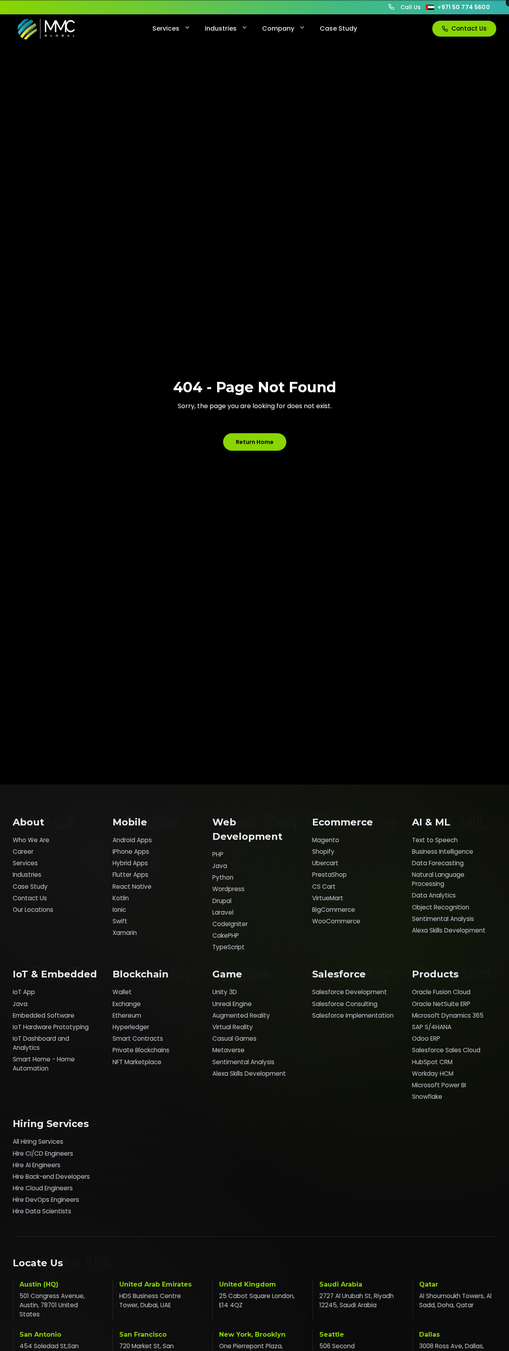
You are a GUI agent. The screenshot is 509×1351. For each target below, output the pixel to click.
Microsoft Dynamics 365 (448, 1015)
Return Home (255, 442)
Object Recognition (440, 907)
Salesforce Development (349, 992)
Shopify (323, 851)
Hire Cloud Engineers (43, 1188)
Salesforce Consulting (344, 1004)
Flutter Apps (130, 874)
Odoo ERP (426, 1038)
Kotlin (121, 898)
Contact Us (469, 28)
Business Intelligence (442, 851)
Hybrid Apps (130, 863)
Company (278, 28)
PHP (217, 854)
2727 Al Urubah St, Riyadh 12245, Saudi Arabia (356, 1300)
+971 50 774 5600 (463, 7)
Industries (221, 28)
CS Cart (324, 886)
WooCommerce (336, 921)
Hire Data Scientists (42, 1211)
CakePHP (225, 935)
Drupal (221, 901)
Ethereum (127, 1015)
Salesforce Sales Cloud (446, 1050)
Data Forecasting (438, 863)
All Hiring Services (38, 1141)
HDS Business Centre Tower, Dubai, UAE (150, 1300)
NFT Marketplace (137, 1062)
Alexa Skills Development (449, 930)
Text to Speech (435, 840)
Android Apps (132, 840)
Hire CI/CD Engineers (43, 1153)
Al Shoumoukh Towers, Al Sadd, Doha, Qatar (455, 1300)
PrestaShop (329, 874)
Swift (120, 921)
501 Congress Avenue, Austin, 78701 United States (52, 1305)
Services (165, 28)
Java (219, 866)
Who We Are (31, 840)
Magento (325, 840)
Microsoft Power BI (439, 1085)
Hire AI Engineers (36, 1165)
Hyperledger (131, 1027)
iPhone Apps (131, 851)
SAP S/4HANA (431, 1027)
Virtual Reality (232, 1027)
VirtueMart (327, 898)
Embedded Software (43, 1015)
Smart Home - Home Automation (44, 1064)
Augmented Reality (241, 1015)
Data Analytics (434, 895)
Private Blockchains (141, 1050)
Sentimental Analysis (443, 919)
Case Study (338, 28)
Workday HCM (432, 1073)
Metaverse (228, 1050)
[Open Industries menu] (244, 29)
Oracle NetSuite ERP (441, 1004)
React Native (132, 886)
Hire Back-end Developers (51, 1176)
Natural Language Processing (438, 879)
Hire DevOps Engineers (46, 1199)
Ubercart (325, 863)
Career (23, 851)
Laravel (222, 912)
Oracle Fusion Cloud (441, 992)
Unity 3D (224, 992)
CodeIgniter (230, 924)
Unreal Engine (232, 1004)
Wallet (122, 992)
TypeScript (228, 947)
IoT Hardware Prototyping (51, 1027)
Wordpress (228, 889)
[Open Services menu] (186, 29)
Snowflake (427, 1096)
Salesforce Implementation (353, 1015)
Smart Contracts (138, 1038)
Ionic (119, 909)
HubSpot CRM (432, 1062)
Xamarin (125, 933)
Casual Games (234, 1038)
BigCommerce (333, 909)
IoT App (24, 992)
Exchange (127, 1004)
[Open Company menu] (301, 29)
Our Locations (33, 909)
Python (222, 877)
